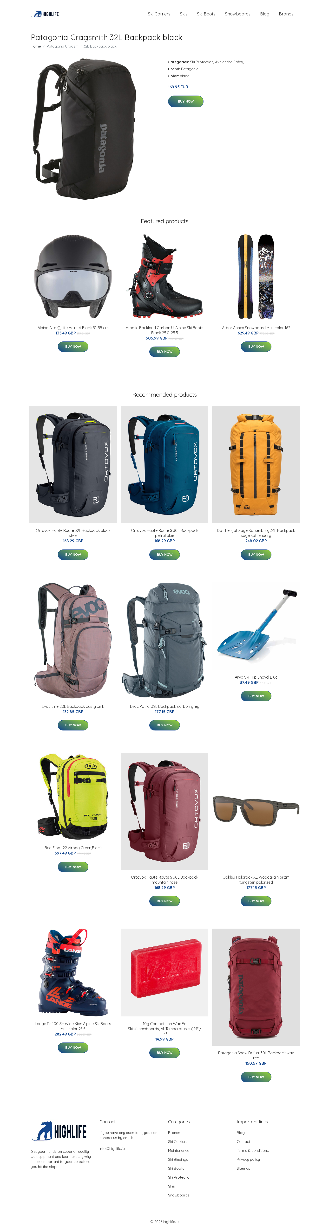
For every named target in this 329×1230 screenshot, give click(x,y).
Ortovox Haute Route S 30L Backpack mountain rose (164, 880)
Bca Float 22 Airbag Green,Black (73, 847)
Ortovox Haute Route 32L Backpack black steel (73, 533)
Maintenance (178, 1150)
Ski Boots (206, 14)
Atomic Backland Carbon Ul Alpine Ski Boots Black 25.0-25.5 (164, 330)
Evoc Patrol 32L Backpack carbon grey (164, 706)
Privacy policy (248, 1159)
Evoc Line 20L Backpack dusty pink (73, 706)
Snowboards (237, 14)
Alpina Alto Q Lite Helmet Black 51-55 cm (73, 327)
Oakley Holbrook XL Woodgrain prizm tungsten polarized (256, 880)
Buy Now (186, 101)
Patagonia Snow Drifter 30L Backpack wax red (256, 1055)
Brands (286, 14)
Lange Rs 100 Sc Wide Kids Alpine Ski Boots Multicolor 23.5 (73, 1026)
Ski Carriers (159, 14)
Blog (264, 14)
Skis (183, 14)
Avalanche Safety (229, 62)
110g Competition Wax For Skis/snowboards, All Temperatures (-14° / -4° (164, 1028)
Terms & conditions (253, 1150)
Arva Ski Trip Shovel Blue (256, 677)
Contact (243, 1141)
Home (36, 46)
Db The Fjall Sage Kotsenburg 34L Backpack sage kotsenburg (256, 533)
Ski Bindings (178, 1159)
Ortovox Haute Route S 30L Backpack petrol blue (164, 533)
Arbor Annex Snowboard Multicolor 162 (256, 327)
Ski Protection (201, 62)
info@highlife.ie (112, 1148)
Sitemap (243, 1168)
